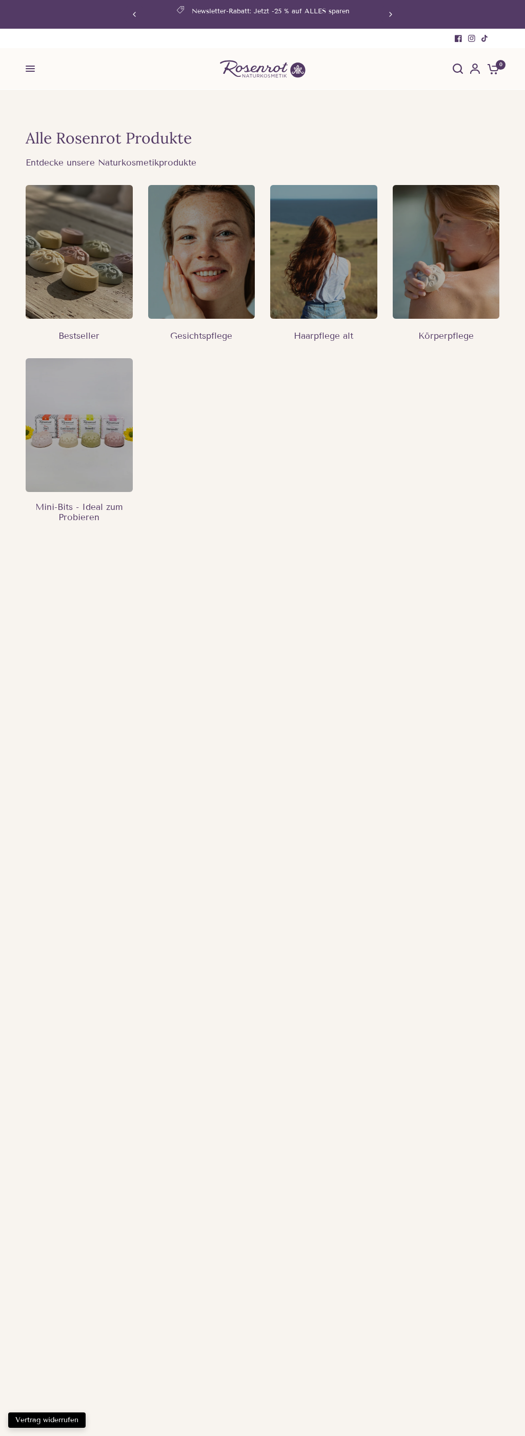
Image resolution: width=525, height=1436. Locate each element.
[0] (491, 69)
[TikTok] (485, 38)
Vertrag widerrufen (46, 1420)
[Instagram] (471, 38)
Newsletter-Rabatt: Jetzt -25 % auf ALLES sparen (271, 11)
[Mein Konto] (475, 69)
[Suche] (458, 69)
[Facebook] (458, 38)
